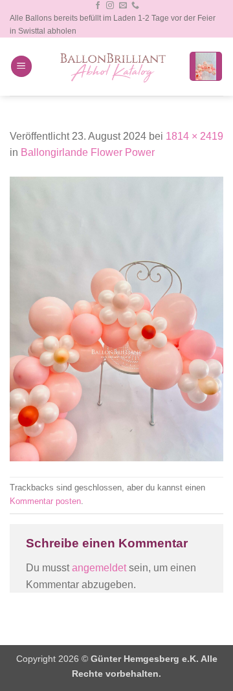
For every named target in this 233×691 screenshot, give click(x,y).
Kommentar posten (45, 501)
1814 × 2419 (194, 136)
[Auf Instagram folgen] (110, 5)
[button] (21, 66)
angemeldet (99, 567)
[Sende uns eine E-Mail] (123, 5)
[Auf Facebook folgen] (98, 5)
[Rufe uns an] (135, 5)
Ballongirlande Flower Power (88, 152)
